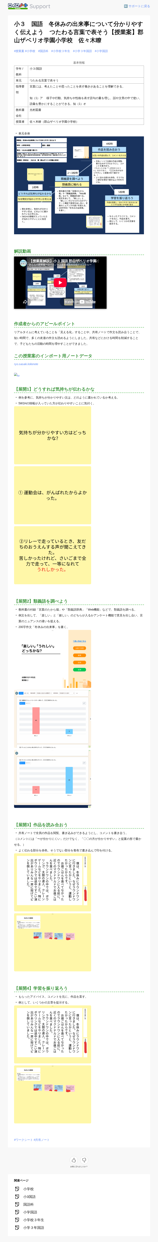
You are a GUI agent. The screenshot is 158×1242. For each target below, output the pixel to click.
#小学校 (30, 51)
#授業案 (19, 51)
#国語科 (43, 51)
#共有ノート (42, 1139)
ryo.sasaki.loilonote (26, 364)
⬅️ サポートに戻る (137, 6)
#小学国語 (101, 51)
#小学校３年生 (60, 51)
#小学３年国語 (82, 51)
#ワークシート (23, 1139)
